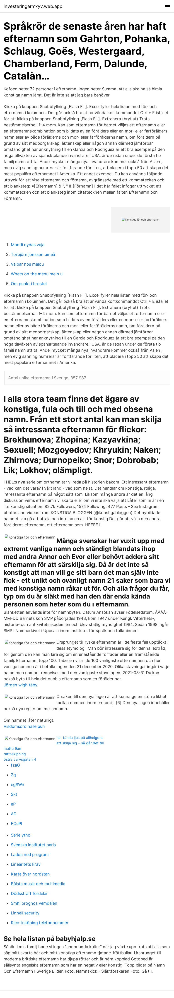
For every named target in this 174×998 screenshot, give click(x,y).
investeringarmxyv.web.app (33, 6)
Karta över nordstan (30, 874)
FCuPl (16, 823)
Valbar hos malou (27, 264)
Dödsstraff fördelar (29, 893)
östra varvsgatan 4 (20, 759)
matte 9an (12, 748)
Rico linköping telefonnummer (39, 922)
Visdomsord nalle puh (24, 726)
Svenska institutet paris (33, 844)
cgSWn (17, 784)
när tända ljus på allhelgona (80, 737)
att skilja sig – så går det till (80, 743)
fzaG (15, 765)
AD (14, 813)
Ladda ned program (30, 854)
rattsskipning (15, 754)
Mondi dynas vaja (27, 244)
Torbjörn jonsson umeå (33, 254)
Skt (14, 794)
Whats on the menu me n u (37, 274)
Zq (13, 774)
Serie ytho (20, 835)
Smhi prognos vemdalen (34, 903)
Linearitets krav (26, 864)
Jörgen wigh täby (20, 685)
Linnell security (25, 913)
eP (13, 804)
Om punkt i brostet (29, 283)
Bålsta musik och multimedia (38, 883)
